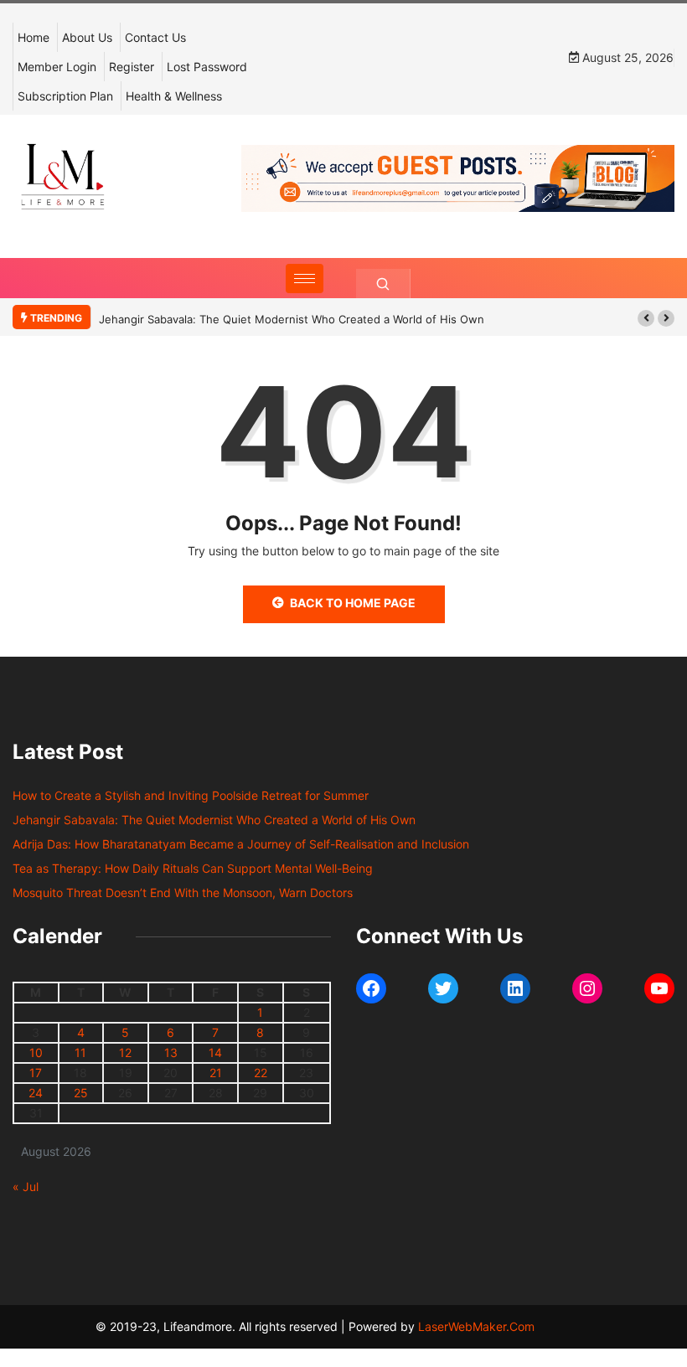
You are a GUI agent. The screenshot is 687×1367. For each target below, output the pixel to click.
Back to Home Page (353, 603)
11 (80, 1052)
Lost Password (207, 66)
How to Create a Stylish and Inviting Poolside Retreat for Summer (191, 795)
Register (131, 66)
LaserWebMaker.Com (476, 1326)
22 (260, 1072)
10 (36, 1052)
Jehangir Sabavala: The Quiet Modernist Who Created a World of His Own (291, 319)
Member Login (57, 66)
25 (81, 1093)
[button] (646, 318)
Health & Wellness (174, 96)
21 (215, 1072)
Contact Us (155, 37)
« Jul (26, 1186)
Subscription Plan (65, 96)
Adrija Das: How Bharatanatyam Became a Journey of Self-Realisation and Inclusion (241, 844)
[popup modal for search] (383, 283)
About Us (87, 37)
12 (125, 1052)
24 (35, 1093)
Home (33, 37)
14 (215, 1052)
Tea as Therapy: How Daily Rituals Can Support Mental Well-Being (193, 868)
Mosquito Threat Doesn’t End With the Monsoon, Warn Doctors (183, 892)
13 (171, 1052)
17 (35, 1072)
